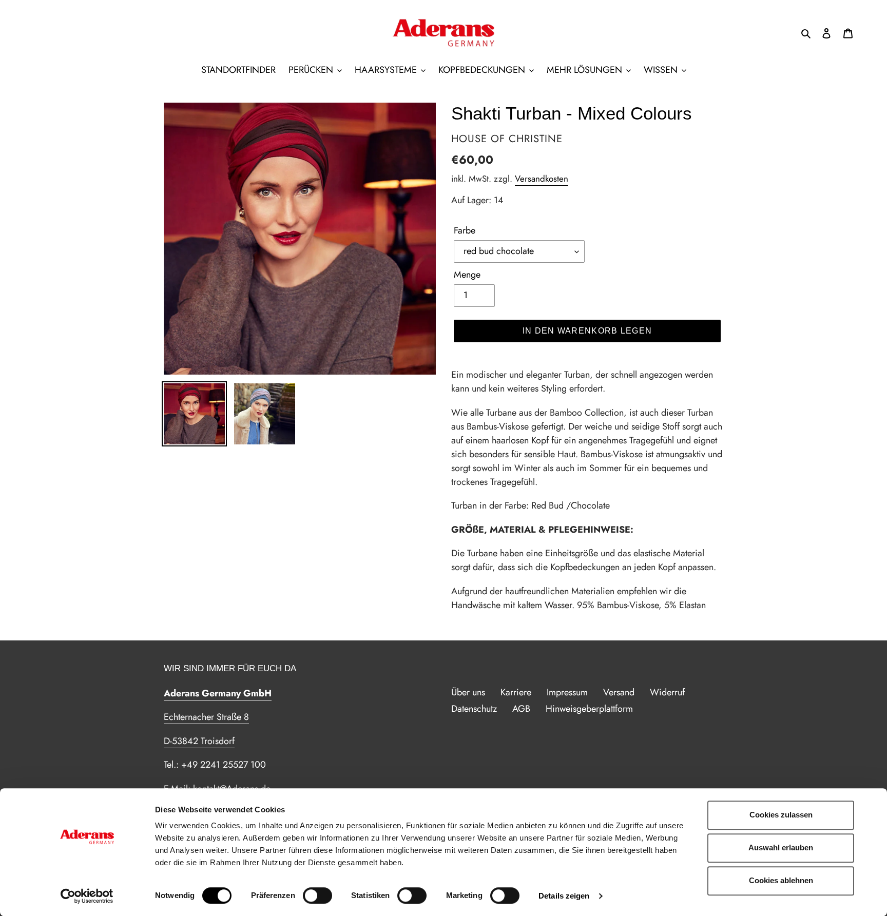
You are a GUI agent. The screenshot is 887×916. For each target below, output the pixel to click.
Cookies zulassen (781, 814)
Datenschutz (474, 708)
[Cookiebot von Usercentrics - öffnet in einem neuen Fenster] (87, 896)
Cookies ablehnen (781, 880)
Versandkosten (541, 178)
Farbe (464, 230)
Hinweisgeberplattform (589, 708)
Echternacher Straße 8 (206, 717)
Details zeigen (563, 895)
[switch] (317, 895)
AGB (521, 708)
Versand (618, 692)
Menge (467, 274)
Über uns (468, 692)
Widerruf (667, 692)
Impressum (567, 692)
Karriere (515, 692)
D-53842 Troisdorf (199, 741)
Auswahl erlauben (780, 847)
